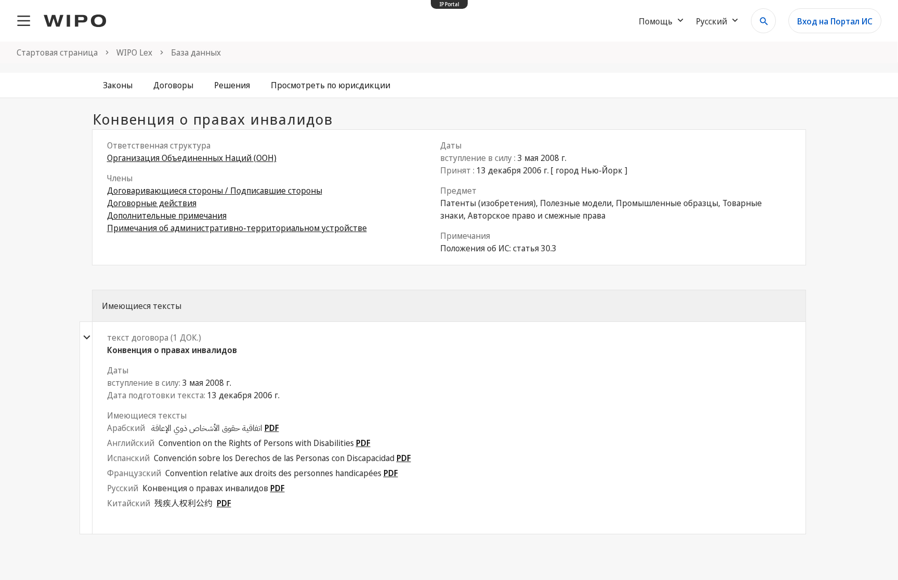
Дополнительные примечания (167, 215)
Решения (232, 85)
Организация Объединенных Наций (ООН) (191, 158)
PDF (272, 428)
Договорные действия (151, 203)
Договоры (173, 85)
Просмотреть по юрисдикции (330, 85)
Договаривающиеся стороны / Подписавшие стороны (214, 190)
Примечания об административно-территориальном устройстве (237, 228)
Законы (118, 85)
